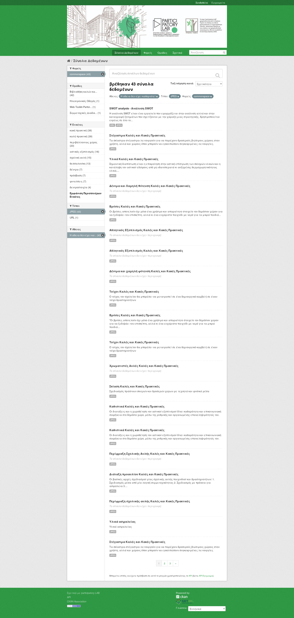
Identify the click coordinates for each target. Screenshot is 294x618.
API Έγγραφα (206, 575)
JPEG (119, 125)
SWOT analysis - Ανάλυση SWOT (131, 108)
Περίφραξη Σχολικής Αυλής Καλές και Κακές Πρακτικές (149, 454)
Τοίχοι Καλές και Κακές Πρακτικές (134, 291)
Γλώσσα (181, 608)
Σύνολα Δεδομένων (126, 52)
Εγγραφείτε (218, 2)
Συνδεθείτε (202, 2)
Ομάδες (162, 52)
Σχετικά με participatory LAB (83, 593)
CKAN (181, 596)
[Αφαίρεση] (157, 96)
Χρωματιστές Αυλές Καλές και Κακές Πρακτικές (143, 366)
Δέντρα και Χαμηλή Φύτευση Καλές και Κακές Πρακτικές (149, 186)
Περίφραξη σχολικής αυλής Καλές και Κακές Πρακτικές (149, 501)
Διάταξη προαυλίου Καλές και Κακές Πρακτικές (143, 474)
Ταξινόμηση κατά (181, 83)
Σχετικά (177, 52)
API (190, 575)
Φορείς (148, 52)
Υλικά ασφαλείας (122, 522)
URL (112, 125)
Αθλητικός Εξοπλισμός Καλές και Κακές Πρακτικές (146, 230)
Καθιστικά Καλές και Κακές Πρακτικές (137, 406)
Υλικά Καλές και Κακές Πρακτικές (133, 159)
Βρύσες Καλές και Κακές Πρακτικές (134, 206)
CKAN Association (76, 601)
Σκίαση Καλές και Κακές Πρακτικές (134, 386)
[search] (217, 75)
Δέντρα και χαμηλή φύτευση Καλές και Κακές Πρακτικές (150, 271)
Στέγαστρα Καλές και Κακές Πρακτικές (137, 135)
